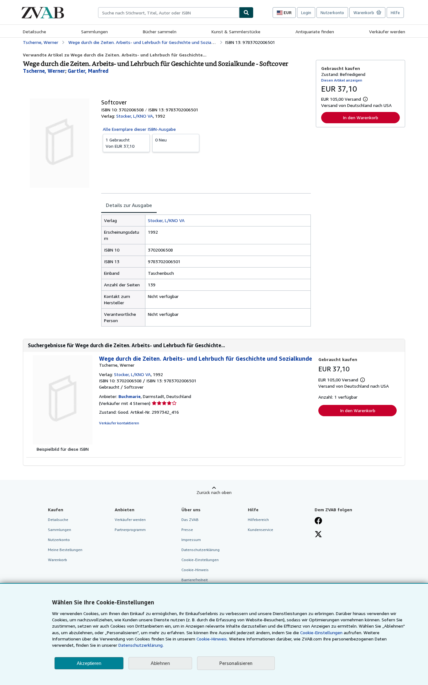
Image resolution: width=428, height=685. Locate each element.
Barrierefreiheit (194, 579)
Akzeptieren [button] (89, 663)
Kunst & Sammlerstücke (235, 31)
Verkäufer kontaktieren (119, 423)
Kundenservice (260, 529)
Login (306, 12)
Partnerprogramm (130, 529)
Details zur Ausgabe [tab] (129, 205)
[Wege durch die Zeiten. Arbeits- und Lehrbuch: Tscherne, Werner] (62, 442)
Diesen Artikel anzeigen (341, 80)
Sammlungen (94, 31)
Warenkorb (57, 559)
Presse (187, 529)
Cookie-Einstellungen (321, 632)
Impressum (191, 539)
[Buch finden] (246, 12)
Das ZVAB (190, 519)
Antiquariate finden (314, 31)
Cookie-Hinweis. (212, 638)
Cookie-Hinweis (195, 569)
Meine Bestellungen (65, 549)
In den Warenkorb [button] (360, 117)
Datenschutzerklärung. (141, 645)
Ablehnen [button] (160, 663)
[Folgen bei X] (318, 535)
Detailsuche (34, 31)
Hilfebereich (258, 519)
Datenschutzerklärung (200, 549)
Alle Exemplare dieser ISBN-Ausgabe (139, 129)
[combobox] (168, 12)
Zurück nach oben (214, 492)
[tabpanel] (206, 271)
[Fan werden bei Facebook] (318, 521)
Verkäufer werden (387, 31)
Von (120, 143)
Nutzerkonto (332, 12)
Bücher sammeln (159, 31)
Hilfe (395, 12)
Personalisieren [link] (236, 663)
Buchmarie (129, 396)
